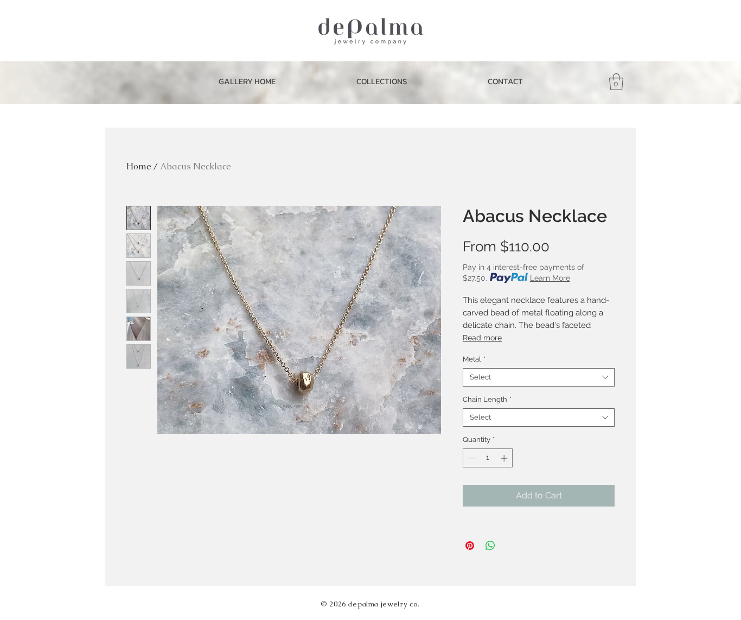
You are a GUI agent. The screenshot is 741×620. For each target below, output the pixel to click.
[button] (381, 81)
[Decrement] (470, 458)
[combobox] (539, 377)
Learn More (550, 278)
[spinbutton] (488, 458)
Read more (482, 337)
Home (138, 166)
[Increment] (505, 458)
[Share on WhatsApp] (490, 545)
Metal (474, 359)
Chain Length (487, 399)
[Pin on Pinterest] (469, 545)
